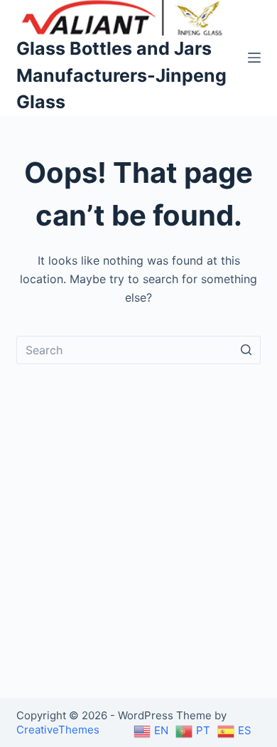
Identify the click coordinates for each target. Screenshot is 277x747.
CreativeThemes (57, 729)
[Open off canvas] (254, 57)
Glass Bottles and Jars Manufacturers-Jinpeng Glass (121, 75)
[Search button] (246, 350)
